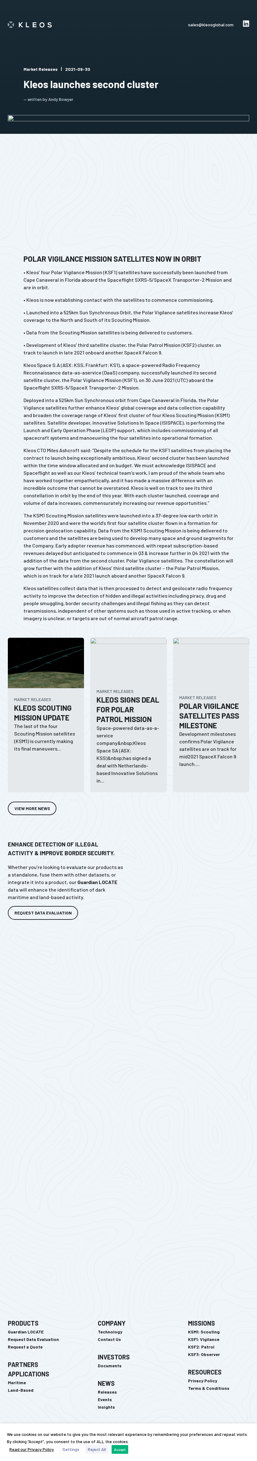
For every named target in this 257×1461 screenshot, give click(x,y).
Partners (23, 1364)
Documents (110, 1365)
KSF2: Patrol (201, 1346)
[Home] (34, 25)
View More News (32, 808)
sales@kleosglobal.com (210, 24)
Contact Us (109, 1339)
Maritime (17, 1382)
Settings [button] (70, 1449)
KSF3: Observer (204, 1354)
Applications (28, 1374)
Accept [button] (120, 1449)
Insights (106, 1407)
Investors (114, 1357)
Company (112, 1323)
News (106, 1383)
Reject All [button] (97, 1449)
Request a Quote (25, 1346)
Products (23, 1323)
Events (105, 1399)
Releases (107, 1392)
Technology (110, 1331)
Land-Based (21, 1390)
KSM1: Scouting (204, 1331)
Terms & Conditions (208, 1388)
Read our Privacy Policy (31, 1449)
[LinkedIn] (246, 25)
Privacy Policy (202, 1380)
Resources (205, 1372)
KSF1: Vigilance (203, 1339)
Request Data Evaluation (33, 1339)
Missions (201, 1323)
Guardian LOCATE (26, 1331)
